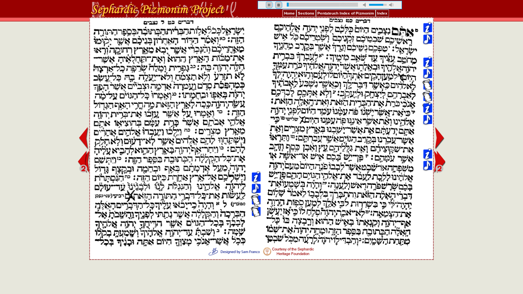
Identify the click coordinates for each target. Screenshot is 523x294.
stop (279, 5)
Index (382, 13)
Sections (306, 13)
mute (365, 5)
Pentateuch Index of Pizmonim (345, 13)
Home (289, 13)
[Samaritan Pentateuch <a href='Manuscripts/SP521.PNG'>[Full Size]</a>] (256, 50)
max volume (391, 5)
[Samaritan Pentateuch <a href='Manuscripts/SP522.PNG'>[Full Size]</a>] (256, 62)
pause (269, 5)
